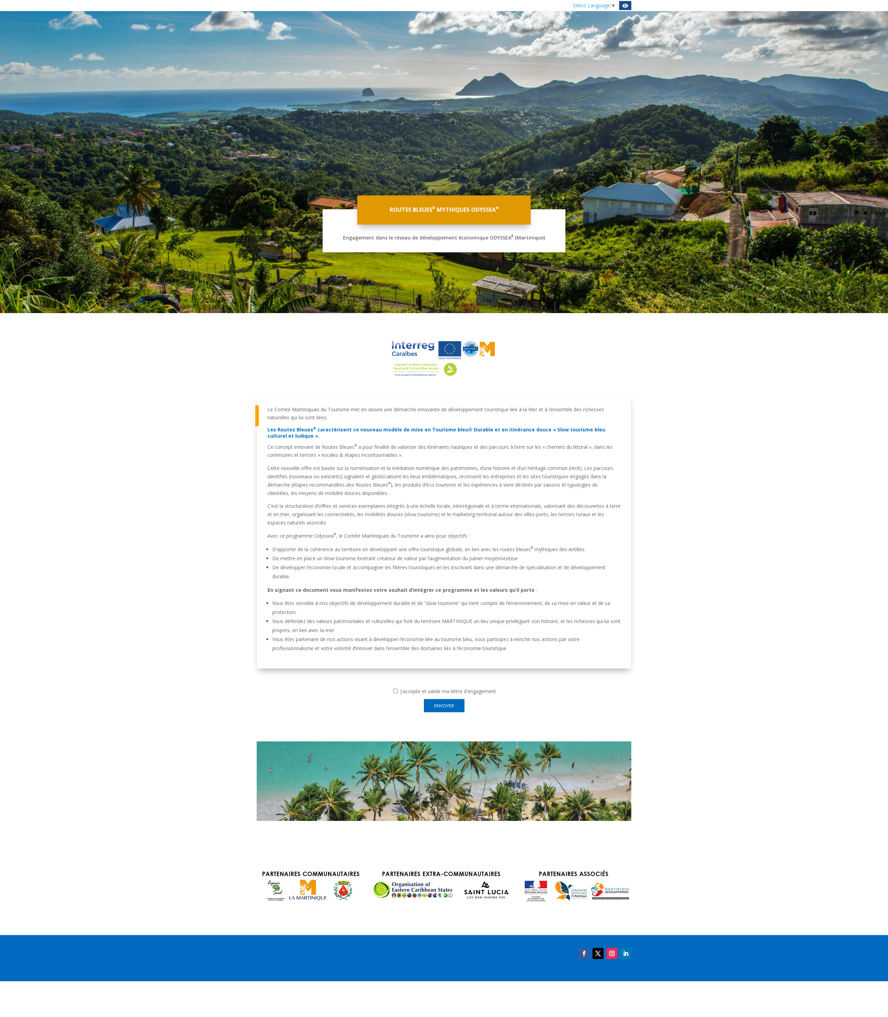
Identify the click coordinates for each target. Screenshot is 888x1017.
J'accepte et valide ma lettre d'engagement (447, 691)
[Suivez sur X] (598, 953)
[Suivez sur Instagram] (611, 953)
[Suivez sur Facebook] (584, 953)
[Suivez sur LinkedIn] (625, 953)
